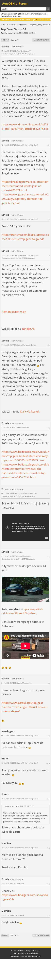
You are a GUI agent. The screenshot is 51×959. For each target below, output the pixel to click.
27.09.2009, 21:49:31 (8, 255)
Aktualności (10, 19)
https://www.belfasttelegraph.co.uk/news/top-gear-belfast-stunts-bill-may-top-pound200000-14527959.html (25, 456)
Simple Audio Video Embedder (21, 956)
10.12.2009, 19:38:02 (8, 799)
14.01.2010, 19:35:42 (8, 884)
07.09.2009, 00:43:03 (8, 51)
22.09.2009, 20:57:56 (8, 219)
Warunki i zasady (24, 950)
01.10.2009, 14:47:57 (8, 345)
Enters (5, 794)
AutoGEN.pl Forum (14, 3)
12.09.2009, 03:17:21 (8, 145)
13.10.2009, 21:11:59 (8, 428)
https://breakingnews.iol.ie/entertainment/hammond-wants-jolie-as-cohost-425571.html (25, 186)
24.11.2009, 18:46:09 (8, 683)
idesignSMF (36, 956)
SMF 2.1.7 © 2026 (19, 953)
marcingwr (7, 731)
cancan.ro (28, 328)
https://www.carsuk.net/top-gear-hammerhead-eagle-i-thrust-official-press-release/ (24, 707)
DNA (40, 19)
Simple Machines (32, 953)
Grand (4, 758)
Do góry (4, 935)
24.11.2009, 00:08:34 (8, 556)
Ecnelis (5, 46)
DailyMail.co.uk (29, 411)
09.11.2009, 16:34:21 (8, 493)
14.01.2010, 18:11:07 (8, 847)
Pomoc (13, 950)
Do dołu (5, 40)
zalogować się (41, 14)
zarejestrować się (12, 16)
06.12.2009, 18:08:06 (8, 763)
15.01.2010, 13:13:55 (8, 915)
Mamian (6, 843)
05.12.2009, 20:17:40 (8, 736)
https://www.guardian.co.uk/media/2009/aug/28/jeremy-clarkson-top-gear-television (25, 199)
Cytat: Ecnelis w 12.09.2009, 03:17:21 (19, 806)
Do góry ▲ (36, 950)
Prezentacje (27, 19)
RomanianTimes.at (14, 312)
